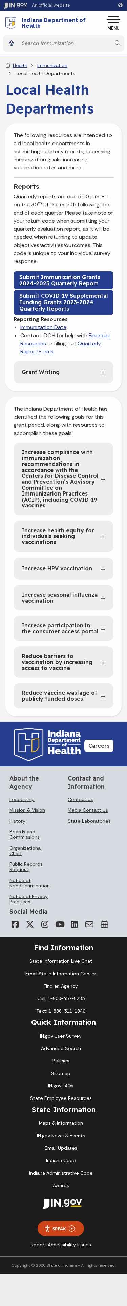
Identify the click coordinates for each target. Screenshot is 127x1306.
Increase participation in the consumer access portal (60, 628)
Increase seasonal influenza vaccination (60, 597)
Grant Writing (41, 372)
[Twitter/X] (29, 924)
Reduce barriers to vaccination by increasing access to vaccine (57, 661)
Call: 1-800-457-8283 (61, 998)
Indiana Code (61, 1160)
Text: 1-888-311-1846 (60, 1011)
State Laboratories (89, 821)
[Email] (89, 924)
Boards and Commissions (24, 834)
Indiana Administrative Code (61, 1173)
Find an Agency (61, 986)
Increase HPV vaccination (57, 568)
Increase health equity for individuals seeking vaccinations (58, 536)
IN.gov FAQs (60, 1086)
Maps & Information (61, 1123)
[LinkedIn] (74, 924)
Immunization (52, 65)
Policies (60, 1061)
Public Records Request (26, 866)
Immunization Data (43, 327)
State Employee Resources (61, 1098)
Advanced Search (61, 1048)
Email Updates (61, 1148)
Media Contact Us (88, 810)
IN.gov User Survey (61, 1036)
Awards (61, 1185)
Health (20, 65)
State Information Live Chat (60, 961)
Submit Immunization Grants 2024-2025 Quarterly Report (59, 280)
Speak (59, 1228)
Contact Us (80, 799)
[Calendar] (104, 924)
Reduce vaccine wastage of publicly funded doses (59, 695)
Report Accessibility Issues (61, 1245)
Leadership (22, 799)
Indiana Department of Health (54, 23)
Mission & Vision (27, 810)
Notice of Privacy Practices (28, 899)
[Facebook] (14, 924)
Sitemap (60, 1073)
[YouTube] (59, 924)
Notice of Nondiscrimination (29, 883)
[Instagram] (44, 924)
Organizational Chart (25, 850)
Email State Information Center (60, 973)
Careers (98, 745)
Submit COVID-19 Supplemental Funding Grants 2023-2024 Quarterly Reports (63, 302)
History (17, 821)
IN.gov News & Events (61, 1136)
